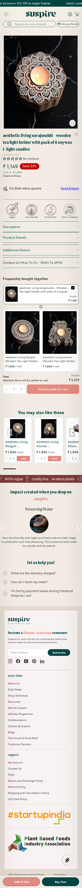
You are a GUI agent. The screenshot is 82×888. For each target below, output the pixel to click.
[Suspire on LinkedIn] (42, 661)
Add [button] (23, 458)
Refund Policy (17, 787)
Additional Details (16, 250)
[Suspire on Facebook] (18, 661)
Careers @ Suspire (19, 726)
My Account (15, 762)
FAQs (11, 774)
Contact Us (15, 768)
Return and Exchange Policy (25, 780)
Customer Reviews (19, 744)
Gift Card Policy (17, 799)
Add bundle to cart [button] (53, 389)
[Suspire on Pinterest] (34, 661)
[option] (39, 529)
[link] (11, 294)
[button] (13, 158)
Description (11, 227)
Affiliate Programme (20, 714)
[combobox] (34, 24)
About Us (14, 683)
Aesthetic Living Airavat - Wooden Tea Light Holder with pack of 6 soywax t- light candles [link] (59, 359)
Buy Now (60, 882)
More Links (15, 676)
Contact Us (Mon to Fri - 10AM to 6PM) (33, 262)
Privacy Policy (60, 874)
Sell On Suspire (17, 708)
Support (13, 755)
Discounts (14, 701)
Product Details (15, 237)
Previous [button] (3, 528)
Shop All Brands (18, 695)
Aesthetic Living (11, 154)
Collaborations (17, 720)
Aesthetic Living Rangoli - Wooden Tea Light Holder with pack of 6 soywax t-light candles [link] (21, 359)
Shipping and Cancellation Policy (28, 793)
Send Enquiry (70, 188)
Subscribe (59, 653)
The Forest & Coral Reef (23, 738)
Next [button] (79, 528)
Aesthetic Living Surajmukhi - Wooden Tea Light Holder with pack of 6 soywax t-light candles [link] (43, 289)
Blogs (11, 732)
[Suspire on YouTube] (26, 661)
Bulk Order (15, 689)
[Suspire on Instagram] (10, 661)
